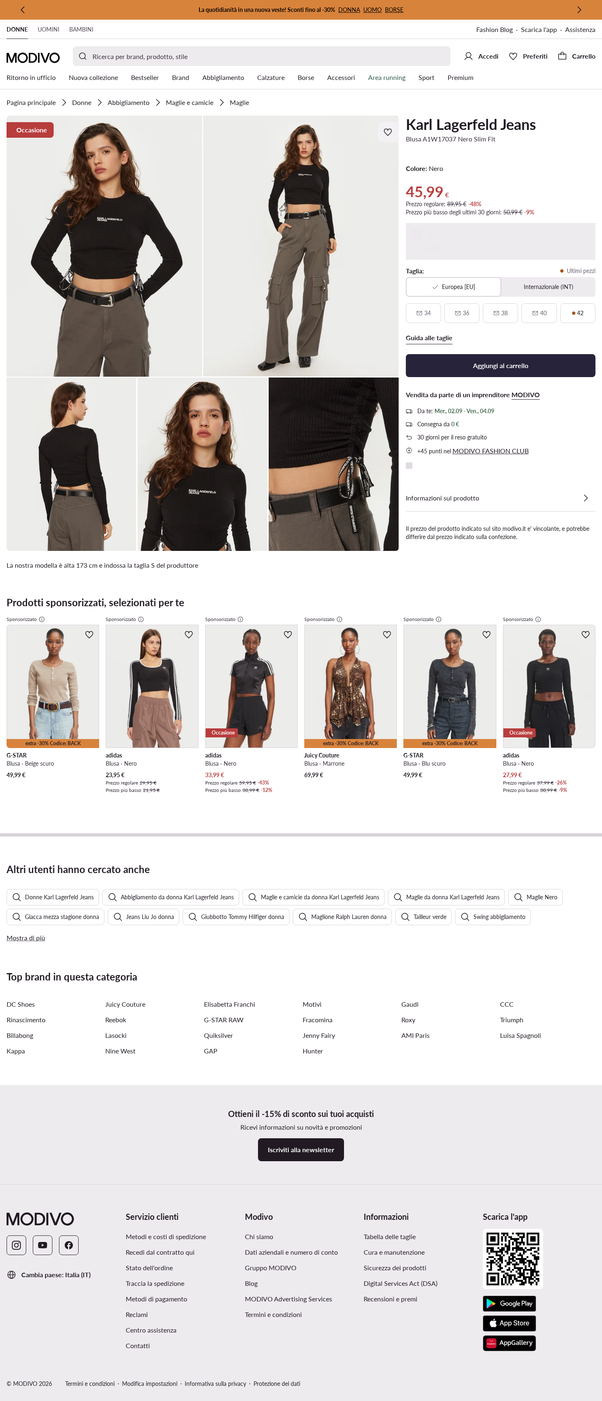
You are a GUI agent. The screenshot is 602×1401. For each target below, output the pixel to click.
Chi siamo (259, 1236)
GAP (210, 1051)
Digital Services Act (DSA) (400, 1283)
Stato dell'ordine (149, 1267)
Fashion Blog (498, 30)
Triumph (511, 1019)
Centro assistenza (151, 1330)
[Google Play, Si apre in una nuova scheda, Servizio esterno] (509, 1304)
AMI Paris (415, 1035)
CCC (507, 1004)
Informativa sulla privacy (215, 1383)
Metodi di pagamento (156, 1299)
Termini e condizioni (301, 1314)
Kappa (16, 1051)
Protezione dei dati (276, 1383)
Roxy (408, 1019)
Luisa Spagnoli (520, 1035)
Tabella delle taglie (390, 1236)
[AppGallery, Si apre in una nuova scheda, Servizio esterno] (509, 1343)
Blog (291, 1283)
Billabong (20, 1035)
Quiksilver (218, 1035)
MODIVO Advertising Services (301, 1298)
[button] (104, 246)
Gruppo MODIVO (301, 1267)
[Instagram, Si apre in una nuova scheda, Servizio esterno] (16, 1245)
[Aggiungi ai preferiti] (388, 132)
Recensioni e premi (390, 1299)
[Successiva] (579, 10)
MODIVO (525, 394)
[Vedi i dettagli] (585, 498)
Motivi (312, 1004)
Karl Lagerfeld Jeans (471, 124)
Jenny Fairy (319, 1035)
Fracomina (318, 1019)
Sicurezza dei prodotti (395, 1267)
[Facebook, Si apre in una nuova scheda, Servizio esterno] (69, 1245)
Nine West (120, 1051)
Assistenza (580, 29)
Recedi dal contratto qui (160, 1252)
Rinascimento (26, 1019)
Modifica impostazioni (149, 1383)
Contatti (138, 1345)
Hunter (313, 1051)
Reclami (137, 1314)
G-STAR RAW (224, 1019)
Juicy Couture (125, 1004)
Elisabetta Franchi (229, 1004)
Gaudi (410, 1004)
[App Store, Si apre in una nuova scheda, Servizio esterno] (509, 1323)
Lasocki (116, 1035)
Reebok (115, 1019)
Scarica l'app (543, 30)
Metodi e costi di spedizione (166, 1236)
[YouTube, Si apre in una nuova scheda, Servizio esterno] (42, 1245)
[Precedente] (23, 10)
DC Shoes (21, 1004)
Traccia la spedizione (155, 1283)
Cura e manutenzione (394, 1252)
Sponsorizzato (22, 619)
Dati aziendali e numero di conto (291, 1252)
